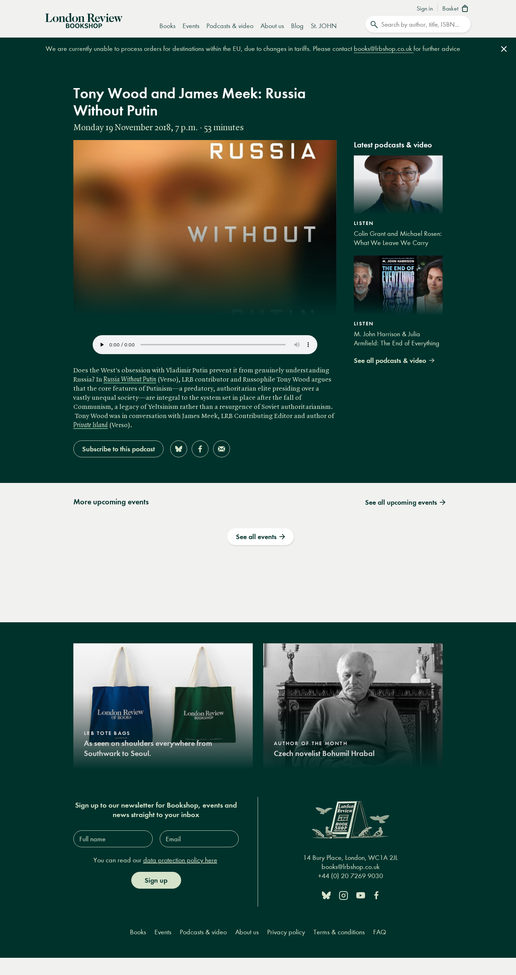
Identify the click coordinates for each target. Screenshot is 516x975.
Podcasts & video (229, 26)
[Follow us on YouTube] (360, 894)
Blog (297, 26)
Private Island (90, 425)
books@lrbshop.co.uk (384, 49)
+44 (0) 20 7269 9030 (350, 876)
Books (167, 26)
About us (272, 26)
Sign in (425, 9)
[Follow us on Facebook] (376, 894)
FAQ (379, 932)
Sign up (156, 880)
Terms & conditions (339, 932)
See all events (256, 536)
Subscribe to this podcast (118, 449)
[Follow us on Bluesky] (326, 894)
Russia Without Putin (130, 379)
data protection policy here (180, 860)
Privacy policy (286, 932)
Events (191, 26)
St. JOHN (324, 26)
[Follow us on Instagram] (343, 894)
